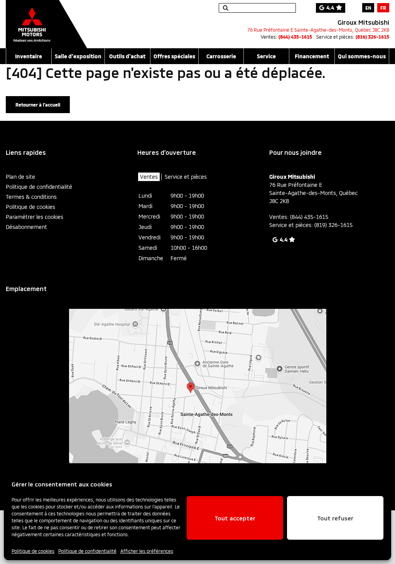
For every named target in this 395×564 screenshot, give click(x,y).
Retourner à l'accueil (37, 104)
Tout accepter (234, 518)
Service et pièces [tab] (186, 176)
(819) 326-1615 (372, 36)
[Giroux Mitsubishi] (46, 20)
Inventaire (28, 56)
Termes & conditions (31, 196)
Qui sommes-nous (362, 56)
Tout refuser (335, 518)
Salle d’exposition (78, 56)
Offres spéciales (174, 56)
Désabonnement (26, 227)
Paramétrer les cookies (34, 216)
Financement (312, 56)
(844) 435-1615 (295, 36)
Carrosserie (221, 56)
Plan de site (20, 176)
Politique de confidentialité (87, 551)
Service (266, 56)
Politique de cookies (33, 551)
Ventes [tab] (149, 176)
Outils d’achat (127, 56)
